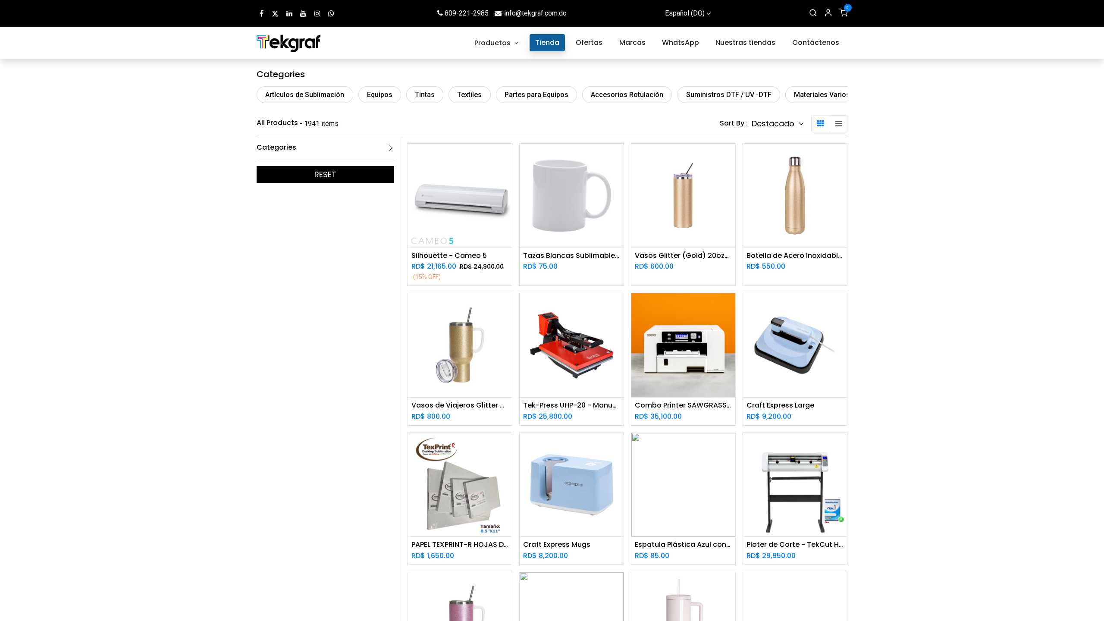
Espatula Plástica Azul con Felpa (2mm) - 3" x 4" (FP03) (683, 544)
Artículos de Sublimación (304, 95)
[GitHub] (331, 13)
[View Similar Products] (506, 216)
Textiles (469, 95)
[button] (777, 123)
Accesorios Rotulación (627, 95)
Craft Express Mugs (556, 544)
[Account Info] (828, 13)
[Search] (813, 13)
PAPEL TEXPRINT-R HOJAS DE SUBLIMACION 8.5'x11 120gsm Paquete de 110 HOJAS (459, 544)
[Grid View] (820, 123)
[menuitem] (496, 43)
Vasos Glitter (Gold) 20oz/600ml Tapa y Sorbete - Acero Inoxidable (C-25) (683, 255)
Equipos (379, 95)
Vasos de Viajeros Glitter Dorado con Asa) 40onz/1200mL (459, 405)
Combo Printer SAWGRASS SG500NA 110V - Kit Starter (683, 405)
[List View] (838, 123)
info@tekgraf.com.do (535, 13)
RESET (325, 174)
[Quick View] (506, 157)
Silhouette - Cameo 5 (449, 255)
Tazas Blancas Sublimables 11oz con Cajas (571, 255)
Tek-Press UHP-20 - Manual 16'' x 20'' (571, 405)
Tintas (425, 95)
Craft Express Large (780, 405)
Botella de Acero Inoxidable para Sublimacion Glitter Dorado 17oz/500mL (795, 255)
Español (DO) (685, 13)
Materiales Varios (822, 95)
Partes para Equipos (536, 95)
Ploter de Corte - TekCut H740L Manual (795, 544)
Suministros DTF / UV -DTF (729, 95)
